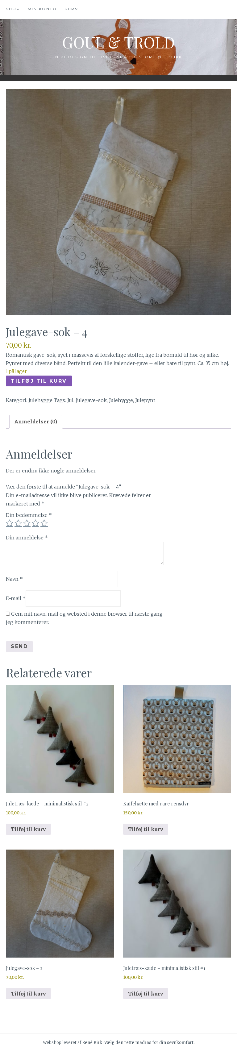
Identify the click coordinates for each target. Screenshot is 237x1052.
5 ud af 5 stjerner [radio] (44, 523)
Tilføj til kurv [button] (28, 829)
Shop (13, 8)
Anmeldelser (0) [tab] (36, 421)
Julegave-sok (91, 400)
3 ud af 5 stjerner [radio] (27, 523)
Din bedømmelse (29, 515)
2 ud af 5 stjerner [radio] (18, 523)
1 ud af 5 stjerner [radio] (9, 523)
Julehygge (40, 400)
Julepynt (145, 400)
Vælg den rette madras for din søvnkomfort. (149, 1042)
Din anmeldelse (27, 537)
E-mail (16, 598)
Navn (14, 579)
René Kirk (92, 1042)
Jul (70, 400)
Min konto (42, 8)
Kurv (71, 8)
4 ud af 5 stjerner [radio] (35, 523)
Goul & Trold (118, 42)
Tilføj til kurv (39, 381)
